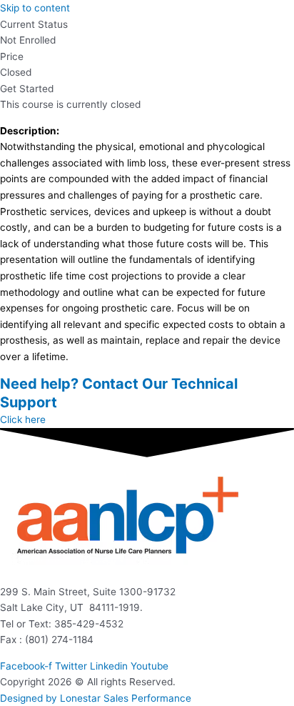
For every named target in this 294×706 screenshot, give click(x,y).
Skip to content (35, 8)
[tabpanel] (147, 244)
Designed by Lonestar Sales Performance (95, 698)
